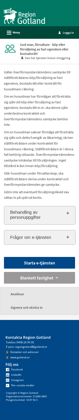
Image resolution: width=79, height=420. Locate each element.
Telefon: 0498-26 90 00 (20, 342)
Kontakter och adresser (24, 352)
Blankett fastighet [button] (36, 278)
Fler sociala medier (22, 385)
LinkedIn (16, 375)
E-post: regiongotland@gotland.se (26, 347)
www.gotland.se (20, 357)
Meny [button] (12, 32)
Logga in (66, 33)
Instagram (17, 380)
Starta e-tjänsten (39, 263)
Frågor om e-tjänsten (30, 237)
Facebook (17, 369)
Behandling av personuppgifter (25, 215)
